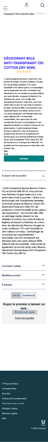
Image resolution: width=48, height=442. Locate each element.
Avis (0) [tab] (16, 295)
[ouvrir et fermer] (5, 7)
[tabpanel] (24, 313)
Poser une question (24, 318)
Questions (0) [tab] (29, 295)
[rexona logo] (27, 6)
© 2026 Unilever (38, 428)
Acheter (24, 158)
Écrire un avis (25, 312)
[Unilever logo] (43, 425)
